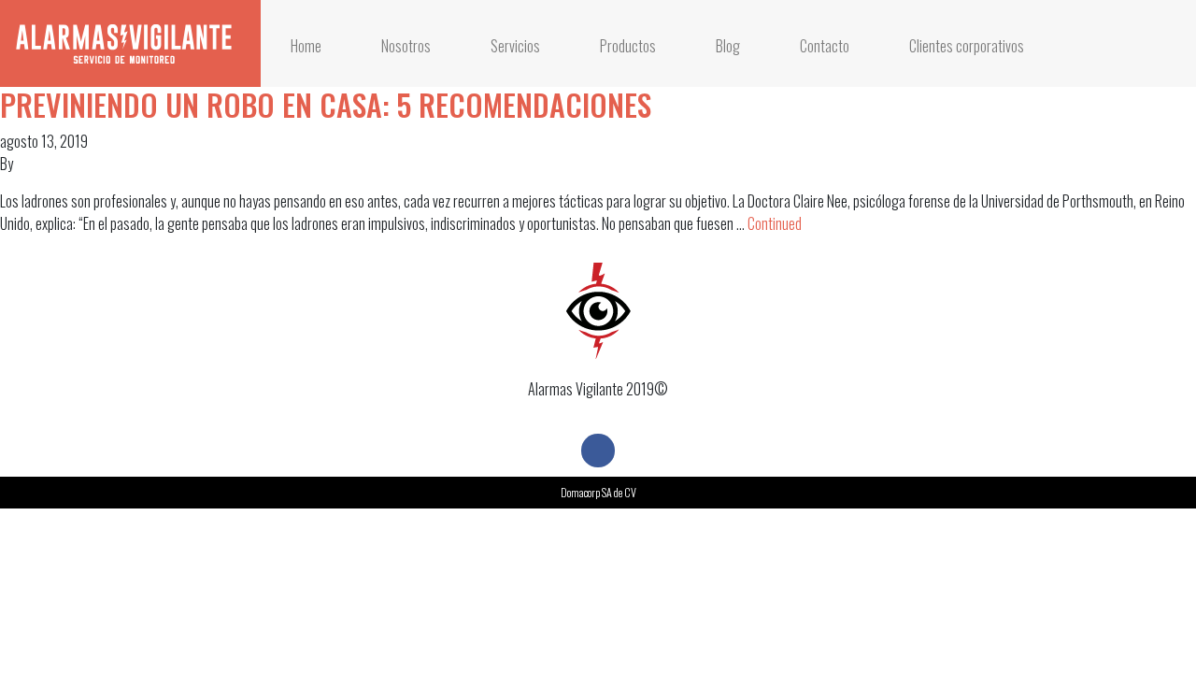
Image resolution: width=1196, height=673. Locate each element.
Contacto (824, 46)
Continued (775, 223)
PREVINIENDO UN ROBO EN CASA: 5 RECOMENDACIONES (325, 104)
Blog (728, 46)
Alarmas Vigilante (124, 43)
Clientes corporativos (966, 46)
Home (306, 46)
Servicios (515, 46)
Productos (628, 46)
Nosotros (406, 46)
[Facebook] (597, 450)
